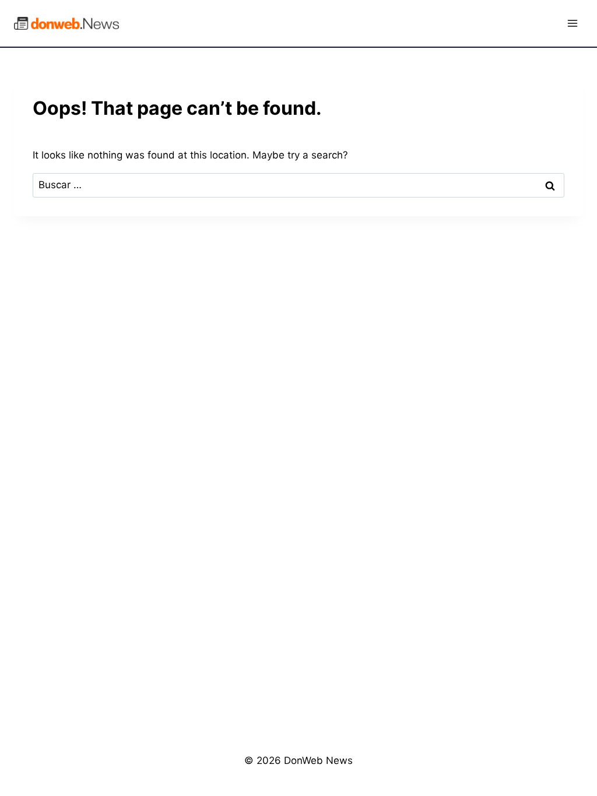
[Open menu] (572, 23)
